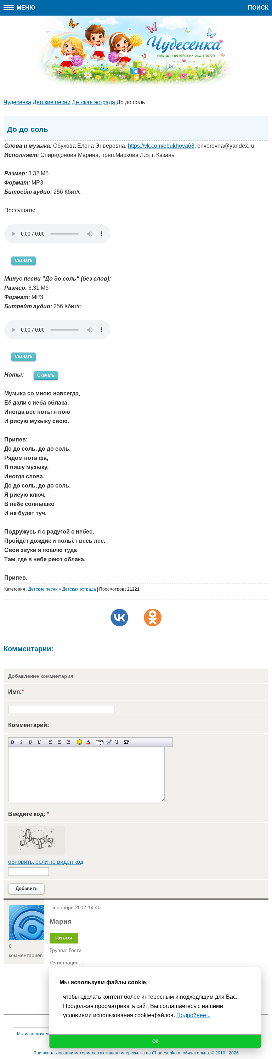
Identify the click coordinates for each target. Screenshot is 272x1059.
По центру (59, 742)
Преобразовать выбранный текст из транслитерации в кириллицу (117, 742)
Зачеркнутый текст (39, 742)
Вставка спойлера (126, 742)
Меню (25, 8)
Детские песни (43, 589)
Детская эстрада (79, 589)
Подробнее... (193, 1015)
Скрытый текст (100, 742)
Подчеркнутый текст (30, 742)
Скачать (23, 260)
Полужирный (12, 742)
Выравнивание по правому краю (68, 742)
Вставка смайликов (79, 742)
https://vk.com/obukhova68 (161, 146)
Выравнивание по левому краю (50, 742)
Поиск (258, 8)
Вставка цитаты (108, 742)
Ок (155, 1041)
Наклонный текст (21, 742)
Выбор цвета (88, 742)
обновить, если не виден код (45, 862)
